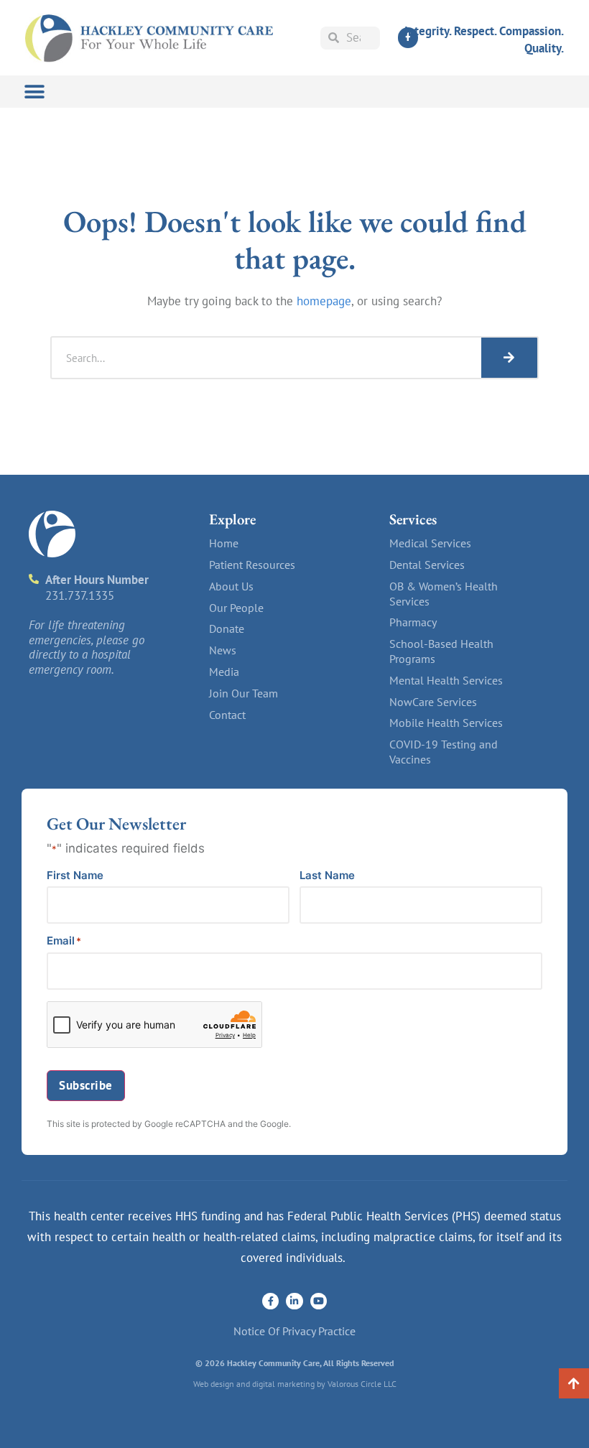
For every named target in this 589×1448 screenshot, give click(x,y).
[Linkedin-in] (294, 1301)
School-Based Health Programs (441, 651)
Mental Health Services (446, 680)
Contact (227, 714)
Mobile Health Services (446, 722)
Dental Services (427, 564)
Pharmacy (413, 622)
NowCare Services (433, 702)
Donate (226, 628)
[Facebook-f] (270, 1301)
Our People (236, 607)
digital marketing (283, 1383)
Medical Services (430, 543)
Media (224, 671)
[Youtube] (318, 1301)
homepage (324, 301)
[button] (34, 91)
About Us (231, 586)
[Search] (509, 358)
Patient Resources (252, 564)
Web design (213, 1383)
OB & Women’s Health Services (443, 593)
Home (223, 543)
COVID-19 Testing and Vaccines (443, 751)
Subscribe (86, 1085)
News (222, 650)
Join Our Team (243, 693)
